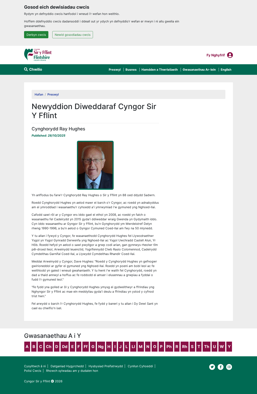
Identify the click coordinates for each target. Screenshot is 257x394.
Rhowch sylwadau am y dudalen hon (72, 371)
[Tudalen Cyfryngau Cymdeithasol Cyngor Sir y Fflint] (221, 366)
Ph (169, 346)
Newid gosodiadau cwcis (72, 35)
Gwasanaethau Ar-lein (199, 69)
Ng (100, 346)
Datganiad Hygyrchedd (67, 366)
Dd (64, 346)
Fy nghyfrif (216, 55)
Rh (184, 346)
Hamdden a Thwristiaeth (159, 69)
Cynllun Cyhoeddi (140, 366)
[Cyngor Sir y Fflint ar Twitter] (212, 366)
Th (206, 346)
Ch (48, 346)
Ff (85, 346)
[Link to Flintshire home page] (38, 55)
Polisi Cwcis (32, 371)
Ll (133, 346)
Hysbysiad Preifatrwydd (106, 366)
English (226, 69)
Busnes (131, 69)
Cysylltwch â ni (35, 366)
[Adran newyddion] (229, 366)
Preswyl (115, 69)
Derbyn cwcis (36, 35)
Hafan (39, 94)
